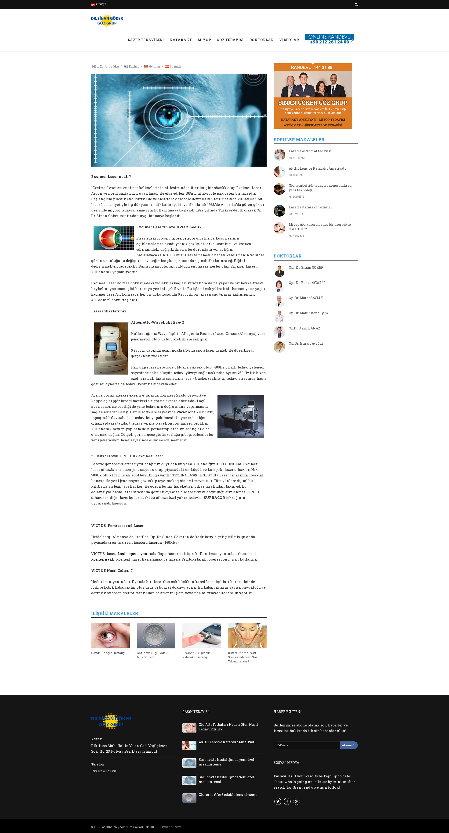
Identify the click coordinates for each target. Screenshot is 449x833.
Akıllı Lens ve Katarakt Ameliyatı (317, 168)
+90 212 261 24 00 (103, 771)
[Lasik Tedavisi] (107, 20)
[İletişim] (330, 33)
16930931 (298, 175)
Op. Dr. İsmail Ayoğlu (306, 343)
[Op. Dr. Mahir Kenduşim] (279, 317)
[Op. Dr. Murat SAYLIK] (279, 302)
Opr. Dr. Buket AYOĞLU (307, 282)
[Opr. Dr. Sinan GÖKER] (279, 271)
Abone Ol (348, 745)
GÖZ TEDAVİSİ (230, 40)
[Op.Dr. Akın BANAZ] (279, 332)
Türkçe (100, 4)
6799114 (298, 214)
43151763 (298, 158)
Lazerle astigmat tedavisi (310, 151)
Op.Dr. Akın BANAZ (304, 328)
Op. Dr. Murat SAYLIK (306, 298)
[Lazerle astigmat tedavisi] (279, 155)
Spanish (175, 66)
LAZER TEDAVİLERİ (146, 40)
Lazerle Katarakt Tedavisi (310, 207)
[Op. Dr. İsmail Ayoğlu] (279, 347)
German (154, 66)
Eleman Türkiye (170, 827)
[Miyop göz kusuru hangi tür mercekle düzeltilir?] (279, 228)
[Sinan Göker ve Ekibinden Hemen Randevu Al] (316, 96)
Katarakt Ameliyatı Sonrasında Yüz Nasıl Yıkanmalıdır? (243, 657)
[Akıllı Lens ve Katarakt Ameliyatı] (279, 172)
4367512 (298, 235)
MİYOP (204, 40)
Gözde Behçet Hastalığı (108, 653)
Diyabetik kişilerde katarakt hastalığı (196, 655)
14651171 (298, 196)
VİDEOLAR (289, 40)
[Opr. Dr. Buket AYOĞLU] (279, 287)
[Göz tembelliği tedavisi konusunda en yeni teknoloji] (279, 189)
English (134, 66)
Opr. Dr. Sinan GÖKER (306, 267)
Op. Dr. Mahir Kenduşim (308, 313)
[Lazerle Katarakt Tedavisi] (279, 211)
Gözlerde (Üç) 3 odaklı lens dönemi (153, 655)
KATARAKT (181, 40)
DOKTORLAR (261, 40)
